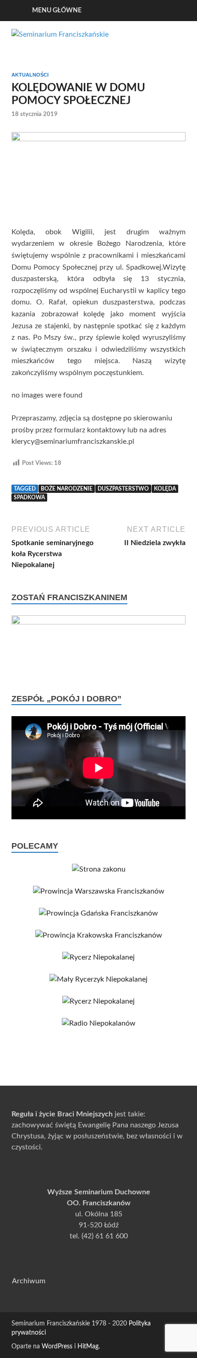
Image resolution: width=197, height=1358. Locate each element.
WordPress (57, 1346)
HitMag (87, 1346)
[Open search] (174, 11)
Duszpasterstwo (123, 488)
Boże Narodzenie (67, 488)
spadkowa (29, 497)
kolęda (165, 488)
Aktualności (30, 74)
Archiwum (28, 1281)
